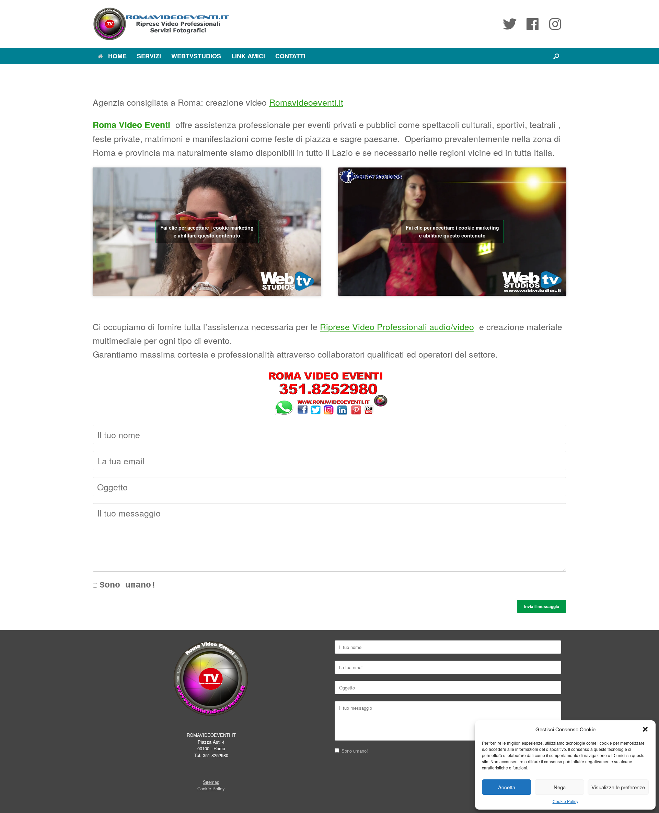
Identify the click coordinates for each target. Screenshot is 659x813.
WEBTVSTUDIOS (196, 55)
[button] (645, 729)
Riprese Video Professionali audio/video (397, 326)
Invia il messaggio (541, 606)
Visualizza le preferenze (618, 787)
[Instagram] (555, 24)
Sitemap (211, 782)
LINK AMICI (248, 55)
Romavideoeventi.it (306, 102)
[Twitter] (509, 24)
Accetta (506, 787)
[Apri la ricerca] (556, 56)
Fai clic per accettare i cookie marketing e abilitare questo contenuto (207, 231)
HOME (117, 55)
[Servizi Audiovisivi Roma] (161, 24)
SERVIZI (149, 55)
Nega (560, 787)
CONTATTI (290, 55)
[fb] (532, 24)
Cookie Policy (565, 801)
